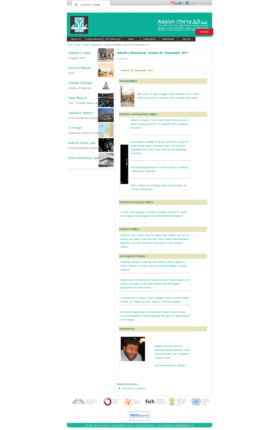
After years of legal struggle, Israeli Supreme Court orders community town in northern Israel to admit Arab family (168, 96)
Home (70, 45)
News (131, 39)
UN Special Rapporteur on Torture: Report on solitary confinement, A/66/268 (159, 169)
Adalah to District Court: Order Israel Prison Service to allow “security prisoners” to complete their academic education (160, 124)
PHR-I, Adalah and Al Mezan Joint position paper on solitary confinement (158, 187)
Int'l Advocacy (112, 39)
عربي (202, 3)
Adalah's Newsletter (92, 45)
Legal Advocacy (94, 39)
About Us (76, 39)
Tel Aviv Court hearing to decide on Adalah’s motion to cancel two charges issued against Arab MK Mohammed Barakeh (153, 214)
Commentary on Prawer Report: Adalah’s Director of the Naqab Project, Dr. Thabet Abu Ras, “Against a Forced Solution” (154, 300)
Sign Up (186, 39)
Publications (149, 39)
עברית (208, 3)
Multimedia (168, 39)
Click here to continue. (134, 388)
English (194, 3)
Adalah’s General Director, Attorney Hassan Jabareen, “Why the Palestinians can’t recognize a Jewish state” (172, 352)
